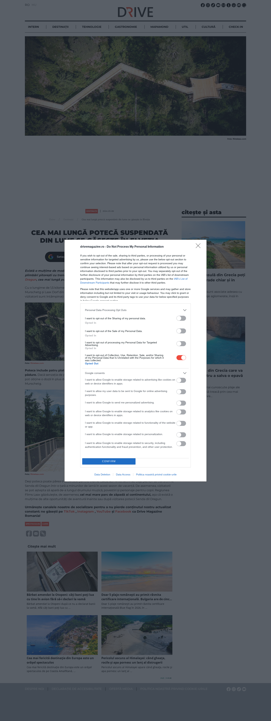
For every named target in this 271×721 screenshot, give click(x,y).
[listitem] (135, 310)
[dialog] (135, 360)
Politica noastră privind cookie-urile (156, 474)
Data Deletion (102, 474)
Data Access (123, 474)
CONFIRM (109, 461)
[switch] (181, 318)
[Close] (199, 246)
